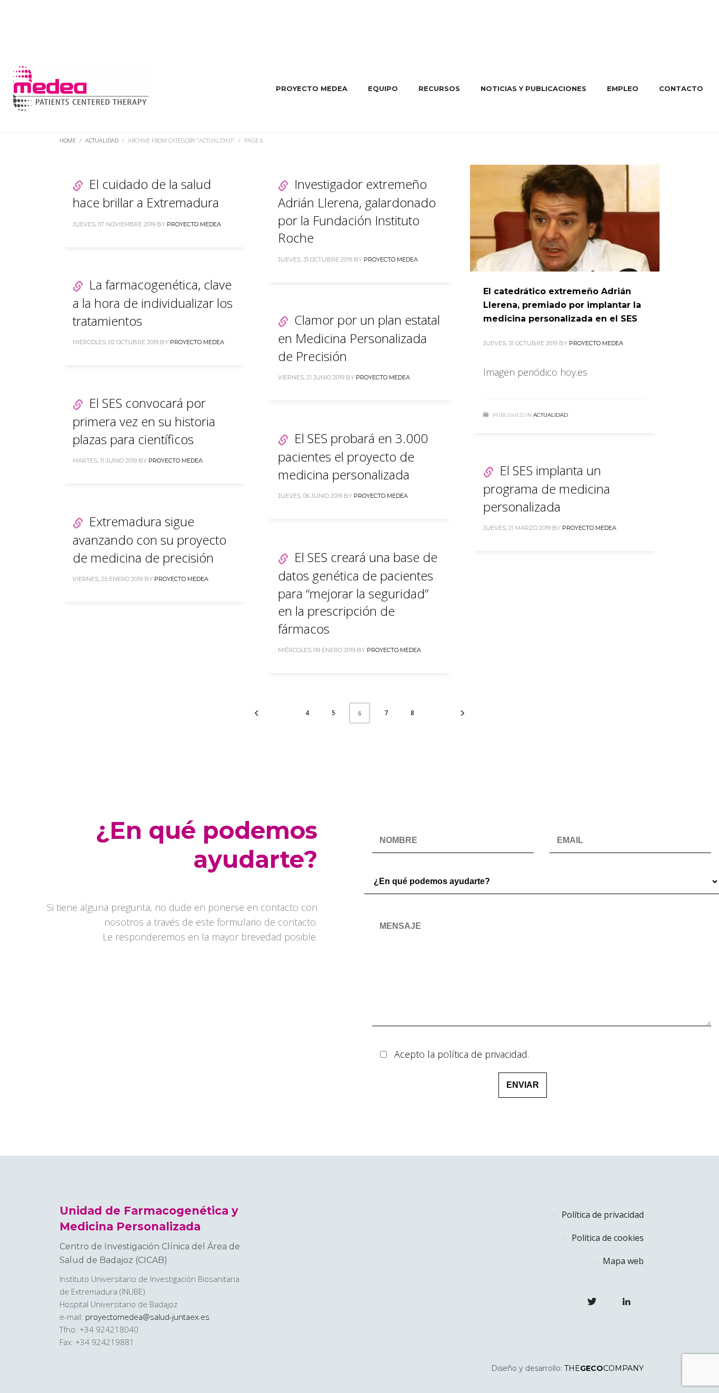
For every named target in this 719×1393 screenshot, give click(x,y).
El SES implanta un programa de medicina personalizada (546, 488)
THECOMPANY (604, 1368)
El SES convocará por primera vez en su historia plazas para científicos (144, 421)
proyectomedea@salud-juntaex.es (147, 1316)
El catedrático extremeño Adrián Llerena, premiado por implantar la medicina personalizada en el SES (562, 304)
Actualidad (550, 415)
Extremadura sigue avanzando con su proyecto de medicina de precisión (149, 539)
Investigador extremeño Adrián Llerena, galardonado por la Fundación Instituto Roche (357, 210)
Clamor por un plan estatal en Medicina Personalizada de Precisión (359, 338)
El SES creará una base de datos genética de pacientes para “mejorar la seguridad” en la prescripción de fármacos (357, 592)
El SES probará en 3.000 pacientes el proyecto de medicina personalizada (353, 456)
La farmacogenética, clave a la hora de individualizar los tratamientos (153, 302)
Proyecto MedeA (194, 224)
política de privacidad (482, 1054)
